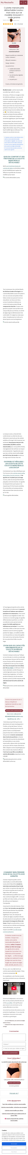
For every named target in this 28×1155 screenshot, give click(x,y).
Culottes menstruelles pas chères (14, 1110)
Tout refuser (14, 1151)
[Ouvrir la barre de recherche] (21, 2)
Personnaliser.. (14, 1147)
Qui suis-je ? (14, 1093)
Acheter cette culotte (14, 1083)
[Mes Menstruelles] (7, 2)
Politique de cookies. (20, 1140)
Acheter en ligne (14, 46)
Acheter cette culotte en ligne (14, 710)
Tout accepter (14, 1143)
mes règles (10, 668)
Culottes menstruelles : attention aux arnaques (14, 1107)
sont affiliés (9, 1003)
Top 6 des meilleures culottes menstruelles (14, 1104)
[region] (14, 1141)
